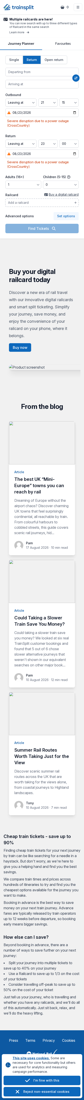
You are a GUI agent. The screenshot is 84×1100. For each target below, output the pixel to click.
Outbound (13, 95)
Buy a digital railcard (64, 194)
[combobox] (42, 72)
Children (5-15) (55, 177)
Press (13, 1040)
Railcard (11, 195)
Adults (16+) (14, 177)
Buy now (20, 347)
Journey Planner (21, 43)
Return (10, 136)
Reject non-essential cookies (46, 1091)
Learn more (16, 32)
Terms (30, 1040)
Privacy (49, 1040)
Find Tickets (39, 228)
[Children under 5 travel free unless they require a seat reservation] (69, 177)
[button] (78, 7)
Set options (66, 216)
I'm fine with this (46, 1080)
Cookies (68, 1040)
